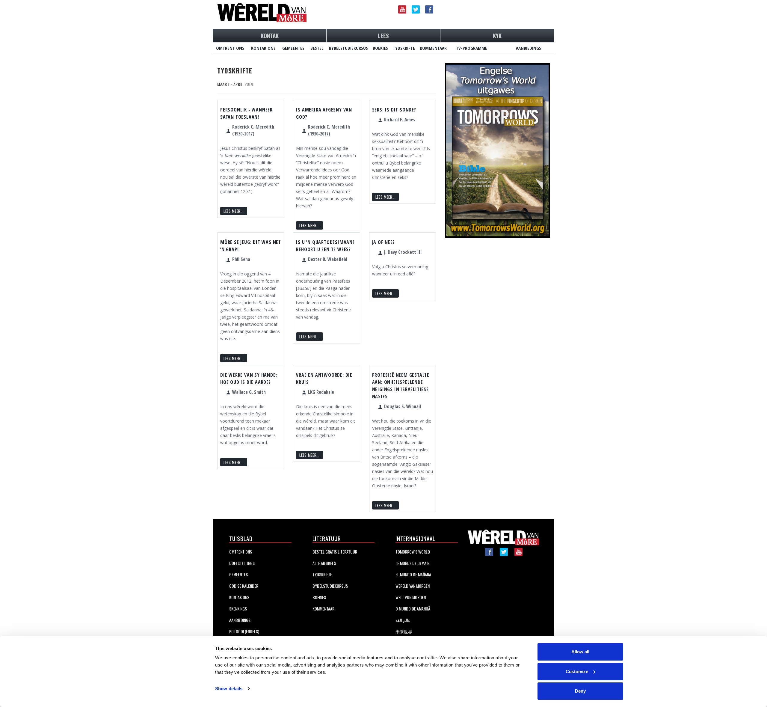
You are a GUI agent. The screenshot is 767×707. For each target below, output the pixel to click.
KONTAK (270, 35)
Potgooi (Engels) (244, 631)
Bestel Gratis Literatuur (334, 551)
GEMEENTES (293, 48)
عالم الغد (402, 620)
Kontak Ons (239, 597)
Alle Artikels (324, 563)
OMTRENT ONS (230, 48)
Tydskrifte (322, 574)
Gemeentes (238, 574)
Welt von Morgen (410, 597)
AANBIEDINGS (528, 48)
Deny (580, 691)
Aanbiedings (239, 620)
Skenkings (238, 608)
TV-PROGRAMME (471, 48)
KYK (497, 35)
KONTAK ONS (263, 48)
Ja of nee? (383, 242)
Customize (577, 671)
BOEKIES (380, 48)
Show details (228, 688)
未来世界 (403, 631)
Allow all (580, 651)
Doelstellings (242, 563)
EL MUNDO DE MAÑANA (413, 574)
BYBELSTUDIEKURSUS (348, 48)
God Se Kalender (243, 586)
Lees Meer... (234, 211)
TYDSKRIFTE (404, 48)
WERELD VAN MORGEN (412, 586)
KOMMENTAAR (433, 48)
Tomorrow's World (412, 551)
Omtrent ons (240, 551)
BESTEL (317, 48)
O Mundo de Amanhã (412, 608)
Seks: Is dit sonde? (394, 109)
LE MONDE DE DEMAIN (412, 563)
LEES (383, 35)
